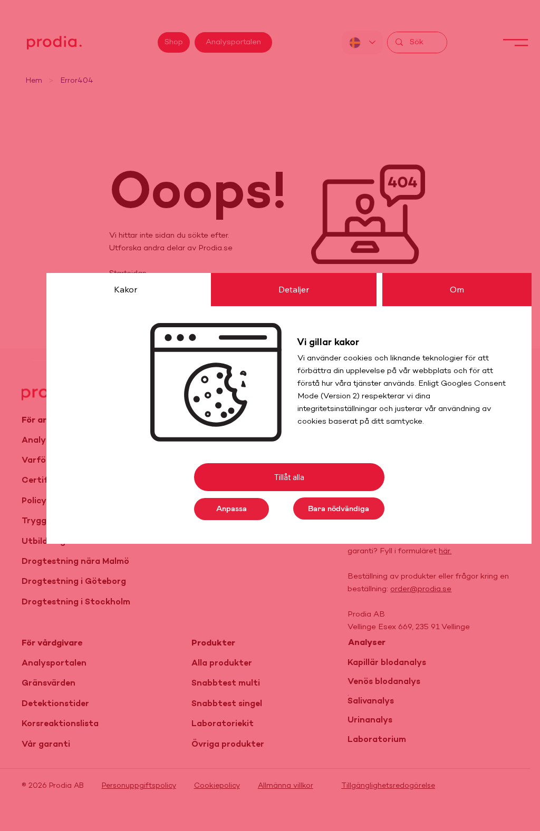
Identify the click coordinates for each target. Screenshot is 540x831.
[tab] (125, 289)
